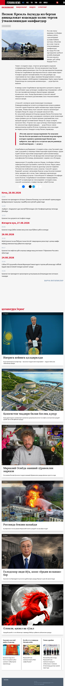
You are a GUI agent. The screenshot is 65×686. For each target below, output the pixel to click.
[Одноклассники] (26, 186)
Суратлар (42, 7)
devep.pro (42, 684)
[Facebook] (37, 186)
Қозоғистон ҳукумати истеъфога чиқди (16, 218)
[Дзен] (30, 186)
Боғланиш (6, 679)
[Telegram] (33, 186)
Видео (32, 7)
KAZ (23, 3)
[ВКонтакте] (23, 186)
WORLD (45, 3)
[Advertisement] (32, 295)
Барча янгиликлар (53, 280)
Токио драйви (48, 640)
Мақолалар (21, 7)
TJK (32, 3)
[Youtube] (40, 186)
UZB (40, 3)
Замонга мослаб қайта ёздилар (9, 641)
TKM (36, 3)
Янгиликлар (8, 7)
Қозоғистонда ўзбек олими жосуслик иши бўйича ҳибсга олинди (25, 230)
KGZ (27, 3)
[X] (20, 186)
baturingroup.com (46, 682)
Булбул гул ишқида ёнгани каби (30, 641)
